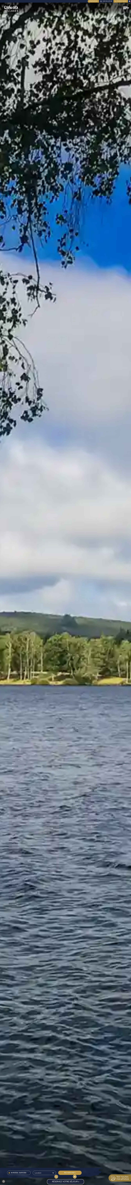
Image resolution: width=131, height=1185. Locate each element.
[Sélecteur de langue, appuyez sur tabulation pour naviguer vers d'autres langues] (129, 1)
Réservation (93, 1)
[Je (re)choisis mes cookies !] (3, 1181)
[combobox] (44, 1173)
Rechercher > (70, 1173)
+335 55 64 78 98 (107, 1)
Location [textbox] (38, 1173)
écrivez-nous (121, 1)
